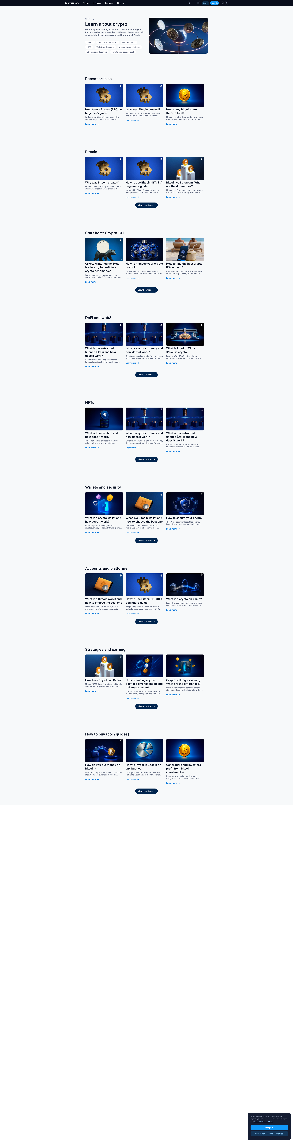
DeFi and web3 (128, 42)
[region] (269, 1126)
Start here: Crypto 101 (107, 42)
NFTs (89, 47)
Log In (205, 3)
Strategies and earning (97, 52)
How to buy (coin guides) (123, 52)
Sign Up (215, 3)
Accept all (269, 1128)
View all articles (145, 205)
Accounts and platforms (129, 47)
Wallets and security (105, 47)
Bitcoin (90, 42)
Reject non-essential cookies (269, 1134)
